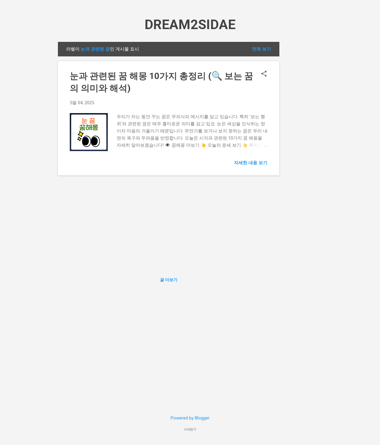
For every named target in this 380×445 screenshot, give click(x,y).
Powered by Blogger (190, 418)
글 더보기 (169, 279)
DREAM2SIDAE (190, 24)
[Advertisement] (303, 131)
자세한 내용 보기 (250, 162)
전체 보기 (261, 49)
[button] (263, 74)
